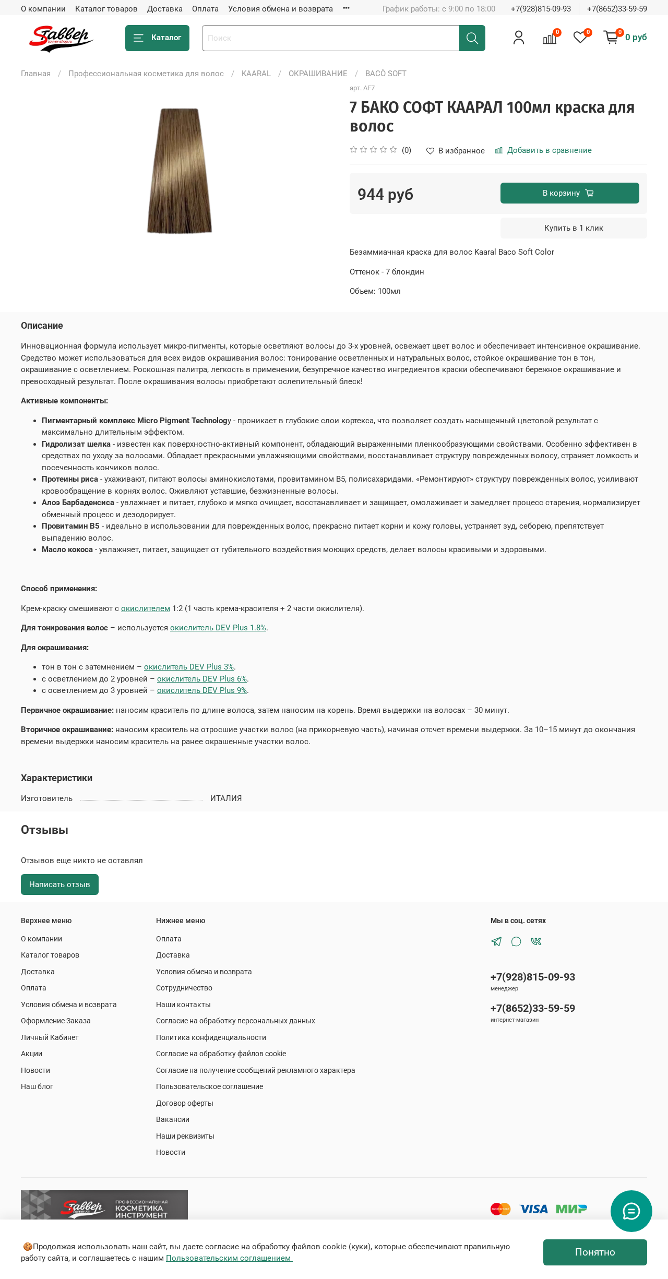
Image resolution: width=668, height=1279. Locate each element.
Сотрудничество (184, 988)
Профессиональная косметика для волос (146, 73)
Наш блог (37, 1086)
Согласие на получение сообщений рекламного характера (255, 1070)
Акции (31, 1053)
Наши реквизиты (185, 1136)
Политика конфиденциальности (211, 1037)
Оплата (205, 9)
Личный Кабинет (50, 1037)
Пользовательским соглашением (229, 1258)
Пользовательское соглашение (209, 1086)
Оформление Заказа (56, 1021)
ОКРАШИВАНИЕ (318, 73)
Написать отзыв (59, 884)
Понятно (595, 1252)
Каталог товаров (106, 9)
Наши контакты (183, 1004)
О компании (43, 9)
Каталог (166, 37)
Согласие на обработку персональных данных (235, 1021)
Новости (35, 1070)
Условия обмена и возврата (280, 9)
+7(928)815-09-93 (541, 9)
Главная (36, 73)
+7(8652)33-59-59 (617, 9)
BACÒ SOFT (386, 73)
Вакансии (172, 1119)
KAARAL (256, 73)
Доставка (165, 9)
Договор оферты (184, 1103)
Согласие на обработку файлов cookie (221, 1053)
